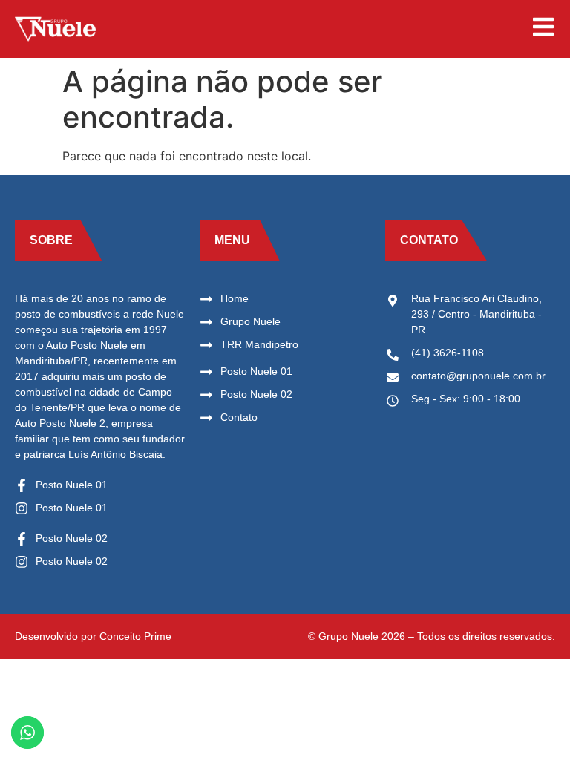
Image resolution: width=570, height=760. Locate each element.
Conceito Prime (135, 636)
